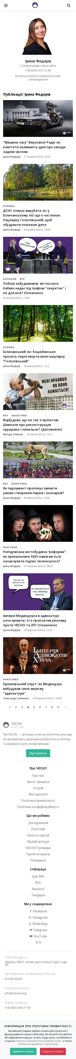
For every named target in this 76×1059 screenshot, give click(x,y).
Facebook (39, 911)
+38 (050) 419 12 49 (38, 70)
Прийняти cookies (23, 1051)
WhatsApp (40, 924)
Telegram (39, 930)
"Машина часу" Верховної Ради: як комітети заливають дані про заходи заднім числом (34, 147)
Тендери (38, 895)
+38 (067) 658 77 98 (17, 1008)
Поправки (38, 860)
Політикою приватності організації (38, 1044)
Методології (38, 794)
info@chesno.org (15, 993)
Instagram (40, 917)
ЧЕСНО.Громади (38, 848)
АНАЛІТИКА (19, 415)
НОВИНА (9, 206)
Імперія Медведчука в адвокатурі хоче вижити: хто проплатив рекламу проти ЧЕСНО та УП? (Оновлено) (34, 620)
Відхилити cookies (52, 1051)
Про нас (38, 775)
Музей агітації (38, 841)
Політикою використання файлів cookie (38, 1041)
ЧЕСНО (16, 724)
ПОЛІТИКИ (10, 547)
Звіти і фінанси (38, 782)
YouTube (40, 936)
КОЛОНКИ (10, 279)
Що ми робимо (38, 815)
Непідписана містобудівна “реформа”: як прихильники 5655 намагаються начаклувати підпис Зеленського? (34, 556)
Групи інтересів (38, 854)
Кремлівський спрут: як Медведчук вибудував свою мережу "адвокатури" (32, 689)
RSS (38, 882)
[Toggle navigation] (6, 5)
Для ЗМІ (38, 876)
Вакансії (38, 889)
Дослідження (38, 823)
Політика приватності (38, 800)
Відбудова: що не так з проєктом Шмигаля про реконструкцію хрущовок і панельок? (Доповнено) (32, 425)
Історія (38, 788)
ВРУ (22, 279)
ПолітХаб (38, 829)
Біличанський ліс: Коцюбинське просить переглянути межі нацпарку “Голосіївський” (34, 356)
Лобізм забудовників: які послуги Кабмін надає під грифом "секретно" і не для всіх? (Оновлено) (34, 288)
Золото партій (38, 835)
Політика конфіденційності (38, 807)
